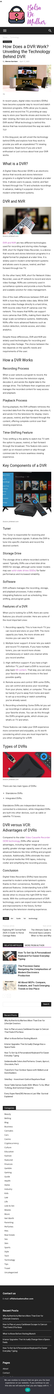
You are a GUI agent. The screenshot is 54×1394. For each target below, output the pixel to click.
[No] (50, 1385)
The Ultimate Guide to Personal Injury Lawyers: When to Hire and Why (40, 933)
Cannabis (8, 1130)
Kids (6, 1193)
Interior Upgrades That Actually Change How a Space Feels (24, 1045)
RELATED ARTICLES (13, 945)
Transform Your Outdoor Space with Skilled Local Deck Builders (26, 1071)
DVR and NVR (9, 242)
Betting (7, 1118)
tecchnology (33, 918)
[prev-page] (4, 996)
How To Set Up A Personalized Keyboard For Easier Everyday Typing (34, 955)
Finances (8, 1164)
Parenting (8, 1222)
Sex (6, 1239)
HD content (20, 670)
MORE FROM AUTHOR (34, 945)
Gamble (8, 1168)
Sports (7, 1247)
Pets (6, 1230)
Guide (18, 918)
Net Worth (9, 1218)
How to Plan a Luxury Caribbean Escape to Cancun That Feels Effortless (26, 1030)
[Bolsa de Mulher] (27, 15)
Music (7, 1214)
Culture (7, 1147)
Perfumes (8, 1226)
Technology (14, 37)
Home (5, 37)
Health (7, 1180)
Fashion (8, 1155)
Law (6, 1197)
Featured (8, 1160)
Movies (7, 1210)
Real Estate (9, 1235)
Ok (27, 1390)
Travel (7, 1268)
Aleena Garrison (11, 61)
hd (25, 918)
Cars (6, 1135)
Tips (6, 1264)
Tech (6, 1255)
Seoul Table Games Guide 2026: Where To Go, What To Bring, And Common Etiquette (26, 1086)
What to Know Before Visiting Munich (20, 1038)
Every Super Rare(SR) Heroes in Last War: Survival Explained (26, 1095)
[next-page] (9, 996)
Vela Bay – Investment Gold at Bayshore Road (24, 1079)
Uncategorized (11, 1272)
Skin (6, 1243)
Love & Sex (9, 1205)
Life (6, 1201)
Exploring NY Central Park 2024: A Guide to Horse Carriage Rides (14, 933)
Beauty (7, 1114)
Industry (8, 1189)
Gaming (8, 1172)
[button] (4, 30)
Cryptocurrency (11, 1143)
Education (9, 1151)
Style (6, 1251)
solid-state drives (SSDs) (23, 570)
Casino (7, 1139)
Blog (6, 1122)
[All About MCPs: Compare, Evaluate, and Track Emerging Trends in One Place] (10, 985)
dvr (12, 918)
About (5, 1368)
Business (8, 1126)
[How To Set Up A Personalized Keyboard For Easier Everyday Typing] (10, 956)
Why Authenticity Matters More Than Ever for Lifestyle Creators (24, 1022)
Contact (6, 1373)
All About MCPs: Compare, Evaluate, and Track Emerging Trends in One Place (34, 985)
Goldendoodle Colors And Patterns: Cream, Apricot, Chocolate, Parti (26, 1062)
